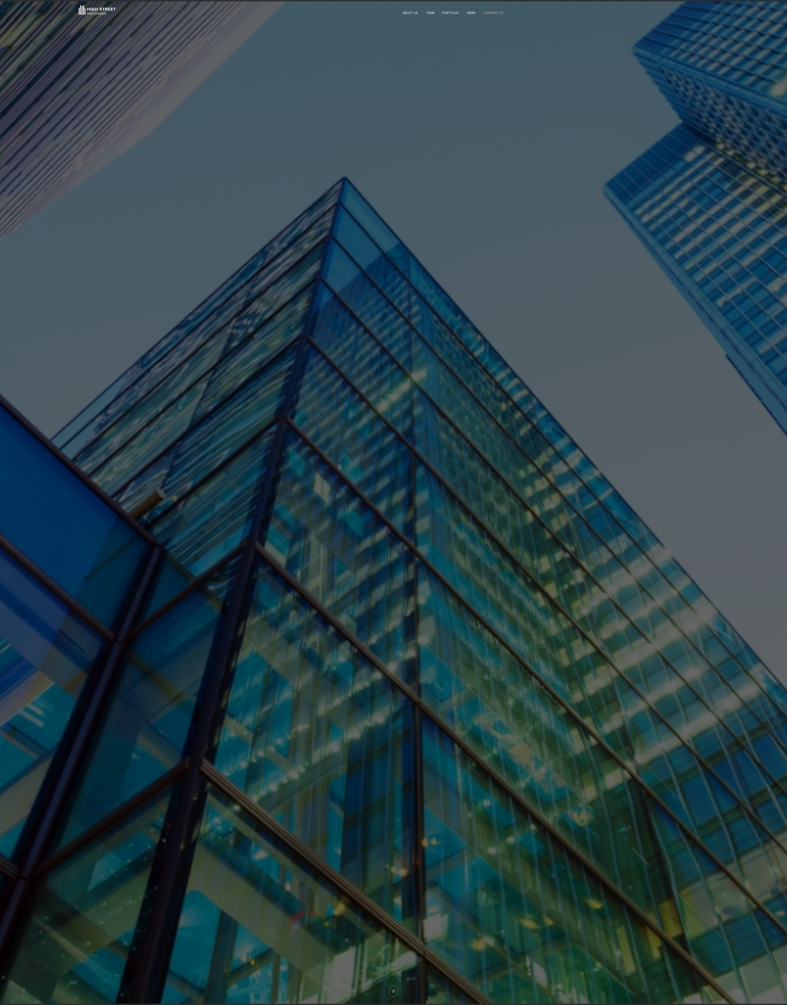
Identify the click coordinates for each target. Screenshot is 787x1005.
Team (430, 13)
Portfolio (450, 13)
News (471, 13)
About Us (410, 13)
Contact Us (493, 13)
